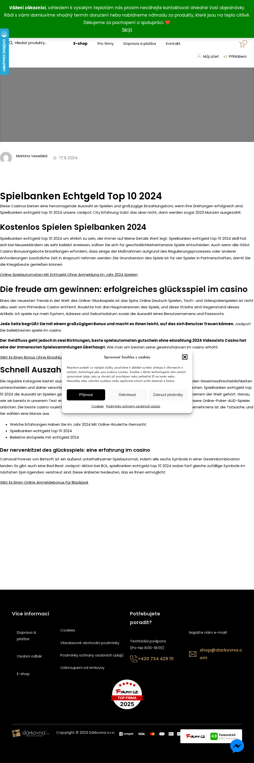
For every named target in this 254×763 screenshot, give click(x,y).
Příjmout (86, 395)
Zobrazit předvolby (168, 395)
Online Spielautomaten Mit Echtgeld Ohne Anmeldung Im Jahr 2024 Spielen (69, 274)
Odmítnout (127, 395)
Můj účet (211, 56)
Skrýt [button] (127, 30)
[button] (184, 356)
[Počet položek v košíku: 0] (243, 44)
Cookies (98, 406)
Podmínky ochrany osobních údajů (133, 406)
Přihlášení (238, 56)
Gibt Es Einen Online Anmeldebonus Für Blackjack (44, 482)
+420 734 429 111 (156, 659)
